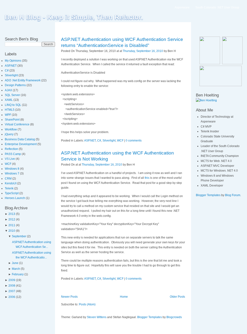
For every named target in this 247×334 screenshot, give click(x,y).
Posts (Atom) (87, 304)
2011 (11, 225)
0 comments (134, 140)
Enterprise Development (21, 144)
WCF (8, 164)
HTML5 (10, 109)
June (15, 263)
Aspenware (182, 7)
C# (7, 70)
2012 (11, 219)
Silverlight (12, 75)
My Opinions (13, 60)
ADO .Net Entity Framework (23, 80)
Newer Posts (69, 296)
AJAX (9, 90)
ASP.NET (11, 65)
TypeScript (12, 193)
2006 (11, 297)
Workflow (11, 129)
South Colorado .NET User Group (217, 7)
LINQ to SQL (13, 105)
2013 (11, 214)
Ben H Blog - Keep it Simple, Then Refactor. (74, 17)
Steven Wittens (96, 317)
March (16, 268)
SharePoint (12, 119)
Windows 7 (12, 173)
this (147, 178)
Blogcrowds (174, 317)
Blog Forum (232, 195)
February (18, 274)
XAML (9, 100)
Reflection (12, 149)
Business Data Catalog (20, 139)
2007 (11, 291)
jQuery (9, 134)
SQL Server (13, 95)
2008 (11, 285)
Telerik (9, 188)
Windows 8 (12, 168)
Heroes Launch (15, 198)
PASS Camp (13, 154)
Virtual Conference (17, 124)
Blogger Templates (149, 317)
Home (124, 296)
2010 (11, 230)
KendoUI (11, 183)
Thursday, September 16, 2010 (143, 51)
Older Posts (177, 296)
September (19, 236)
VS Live (10, 159)
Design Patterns (16, 85)
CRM (8, 178)
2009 (11, 280)
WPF (8, 114)
